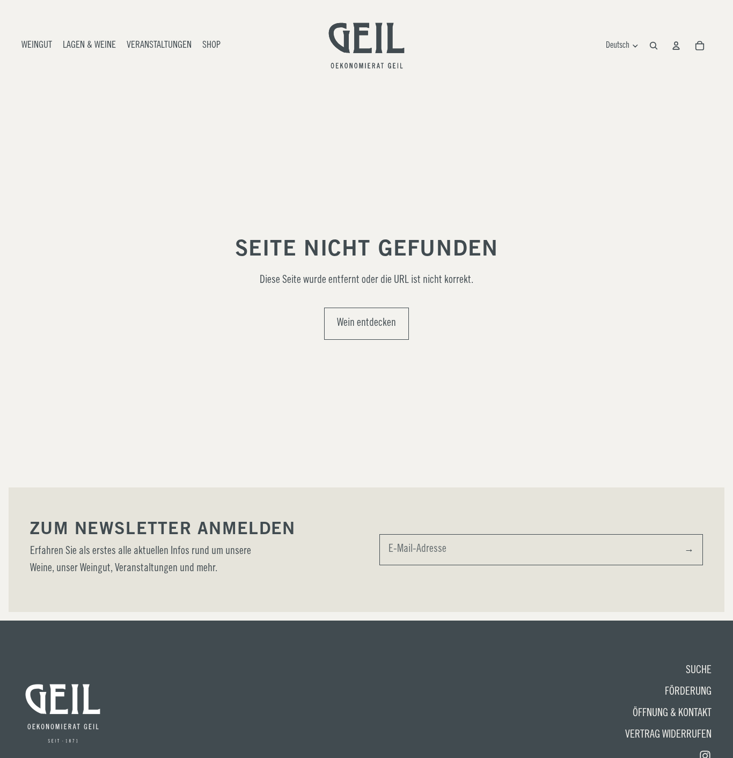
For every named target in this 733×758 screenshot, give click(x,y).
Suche (699, 671)
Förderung (688, 692)
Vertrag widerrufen (668, 735)
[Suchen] (653, 45)
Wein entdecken (366, 323)
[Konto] (676, 45)
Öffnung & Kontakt (672, 714)
